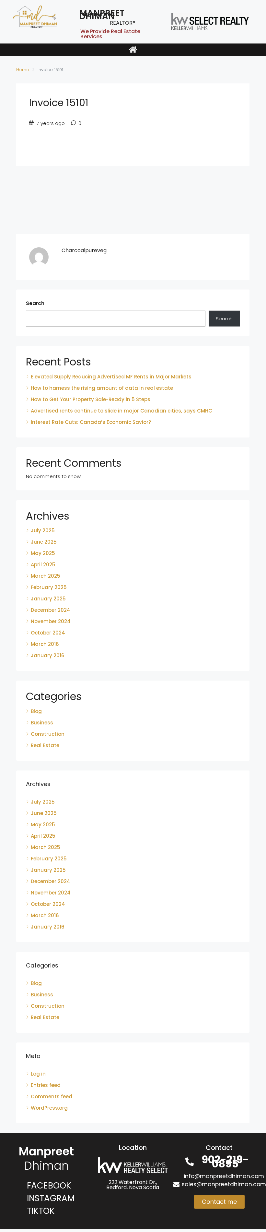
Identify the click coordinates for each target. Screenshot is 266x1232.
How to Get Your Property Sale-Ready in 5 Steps (90, 399)
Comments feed (51, 1096)
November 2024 (51, 621)
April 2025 (43, 564)
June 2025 (44, 541)
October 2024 (48, 632)
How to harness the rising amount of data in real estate (102, 388)
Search (35, 303)
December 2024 (50, 610)
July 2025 (43, 530)
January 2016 (47, 655)
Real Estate (45, 745)
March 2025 (45, 576)
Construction (47, 734)
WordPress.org (49, 1107)
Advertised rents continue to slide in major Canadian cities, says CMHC (121, 410)
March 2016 (45, 644)
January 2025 (48, 598)
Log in (38, 1073)
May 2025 (43, 553)
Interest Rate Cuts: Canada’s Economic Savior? (91, 422)
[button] (132, 49)
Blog (36, 711)
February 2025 (49, 587)
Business (42, 722)
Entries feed (46, 1085)
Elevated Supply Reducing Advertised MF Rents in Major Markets (111, 376)
